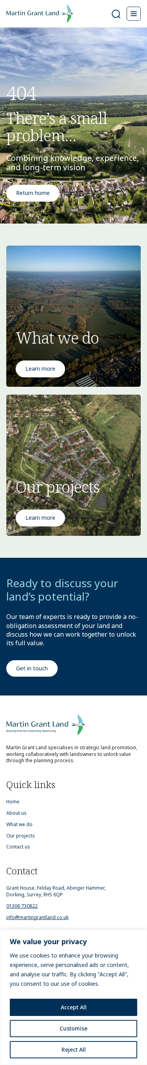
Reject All (74, 1049)
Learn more (40, 368)
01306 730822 (22, 906)
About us (16, 813)
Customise (73, 1028)
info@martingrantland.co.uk (37, 917)
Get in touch (32, 668)
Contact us (18, 847)
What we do (19, 824)
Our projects (20, 836)
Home (13, 802)
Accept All (74, 1007)
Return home (33, 193)
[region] (73, 997)
